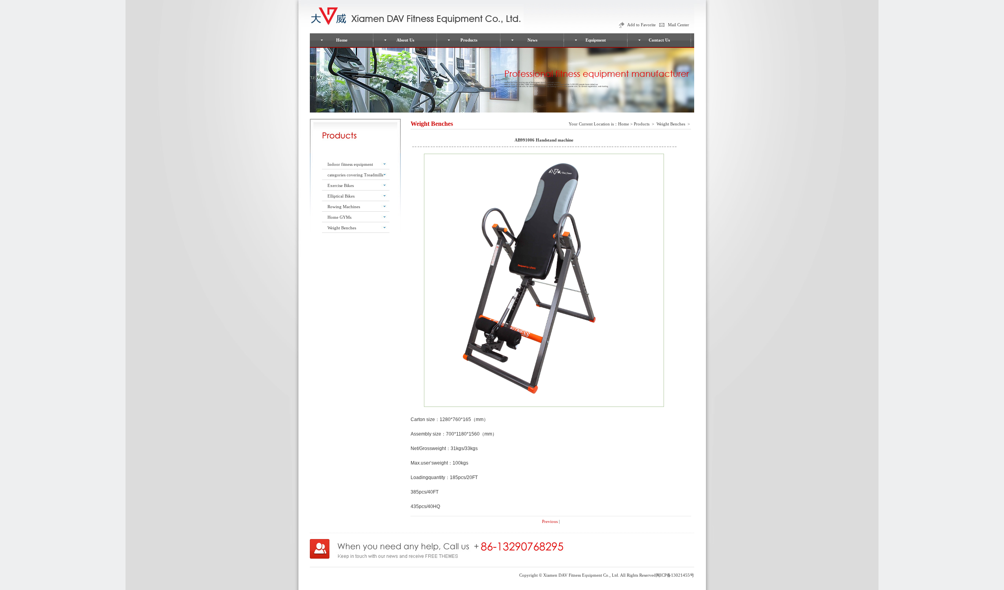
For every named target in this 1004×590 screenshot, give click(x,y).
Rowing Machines (343, 206)
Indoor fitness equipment (350, 164)
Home (341, 40)
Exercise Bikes (340, 185)
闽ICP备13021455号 (675, 575)
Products (468, 40)
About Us (405, 40)
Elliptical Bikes (341, 196)
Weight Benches (341, 227)
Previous (550, 521)
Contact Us (659, 40)
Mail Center (678, 24)
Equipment (596, 40)
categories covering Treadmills (355, 174)
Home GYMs (339, 217)
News (532, 40)
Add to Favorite (641, 24)
